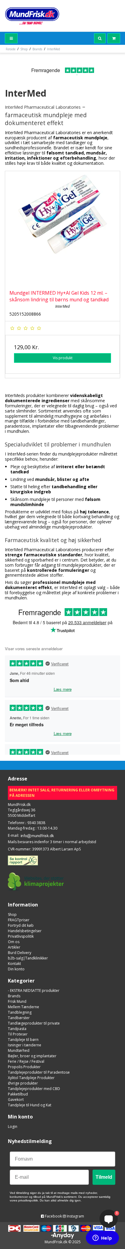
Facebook (53, 1216)
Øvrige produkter (23, 1083)
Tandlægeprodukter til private (34, 1023)
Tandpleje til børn (23, 1039)
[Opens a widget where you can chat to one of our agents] (102, 1238)
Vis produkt (63, 357)
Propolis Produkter (24, 1066)
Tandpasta (17, 1028)
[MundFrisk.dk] (32, 15)
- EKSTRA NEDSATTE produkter (33, 990)
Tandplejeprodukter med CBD (34, 1088)
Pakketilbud (18, 1094)
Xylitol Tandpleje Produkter (31, 1077)
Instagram (75, 1216)
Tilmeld (104, 1177)
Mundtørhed (18, 1050)
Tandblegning (20, 1012)
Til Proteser (18, 1034)
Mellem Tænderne (23, 1006)
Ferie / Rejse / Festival (26, 1061)
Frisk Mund (17, 1001)
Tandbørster (19, 1017)
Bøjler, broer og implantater (32, 1056)
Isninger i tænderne (24, 1045)
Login (12, 1126)
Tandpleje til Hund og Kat (29, 1105)
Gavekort (16, 1099)
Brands (14, 996)
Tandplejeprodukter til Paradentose (39, 1072)
